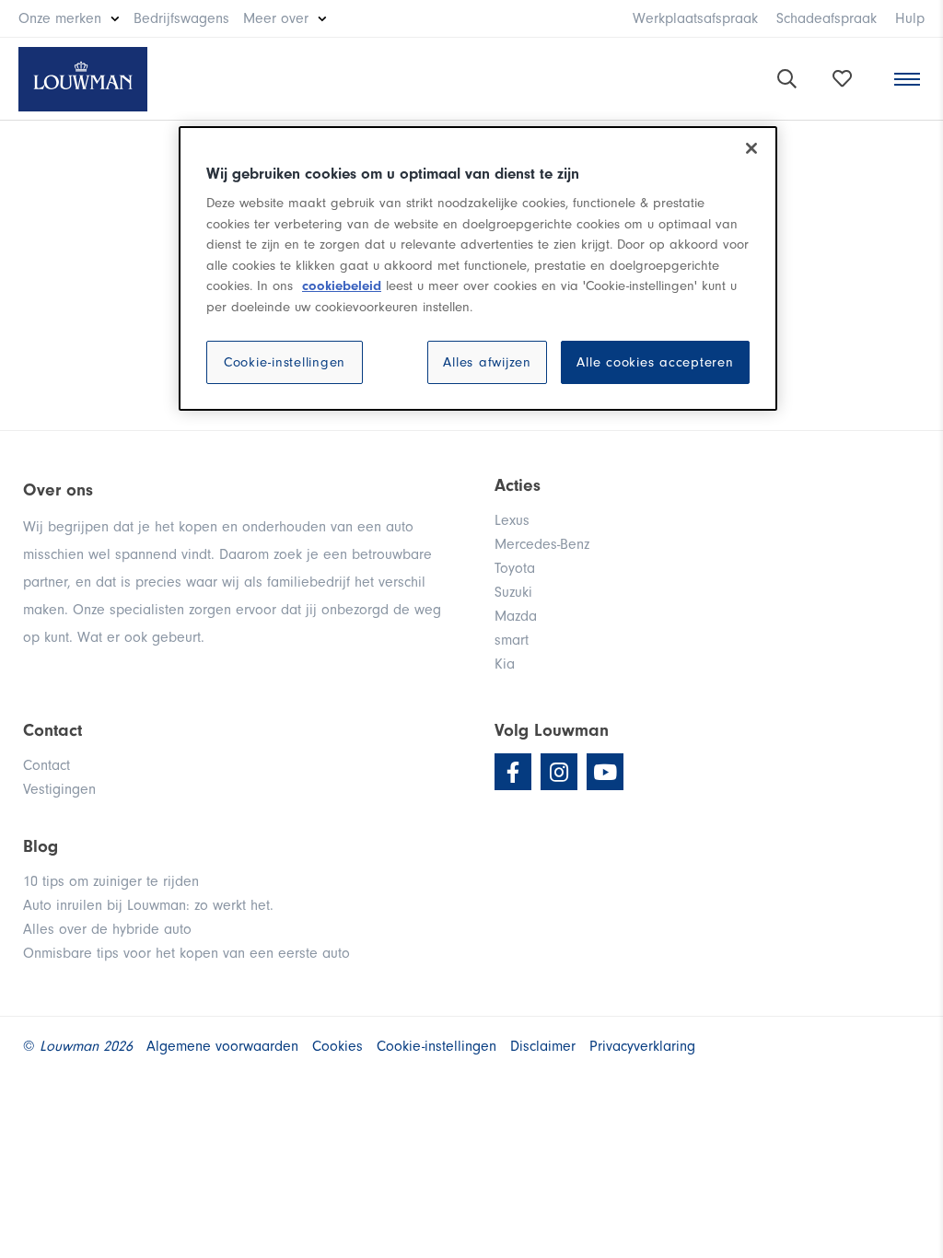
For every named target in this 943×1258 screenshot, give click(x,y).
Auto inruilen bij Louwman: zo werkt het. (148, 905)
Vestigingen (59, 789)
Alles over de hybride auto (107, 929)
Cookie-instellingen (284, 362)
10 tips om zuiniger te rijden (111, 881)
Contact (46, 765)
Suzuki (513, 592)
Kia (505, 664)
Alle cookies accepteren (654, 362)
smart (512, 640)
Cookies (337, 1046)
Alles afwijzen (487, 362)
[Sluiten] (751, 148)
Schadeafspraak (826, 18)
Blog (40, 846)
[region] (478, 269)
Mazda (516, 616)
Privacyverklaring (642, 1046)
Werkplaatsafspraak (695, 18)
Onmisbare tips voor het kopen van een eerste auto (186, 953)
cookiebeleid (341, 286)
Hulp (910, 18)
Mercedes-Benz (542, 544)
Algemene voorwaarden (222, 1046)
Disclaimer (543, 1046)
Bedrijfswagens (181, 18)
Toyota (515, 568)
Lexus (512, 520)
